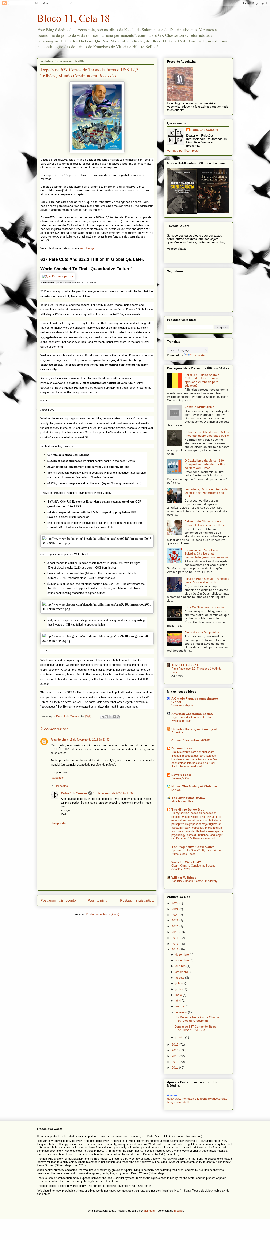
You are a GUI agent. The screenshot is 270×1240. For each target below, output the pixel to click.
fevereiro (181, 1012)
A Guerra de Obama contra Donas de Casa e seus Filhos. (205, 523)
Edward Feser (181, 775)
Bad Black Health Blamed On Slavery (194, 881)
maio (179, 995)
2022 (175, 914)
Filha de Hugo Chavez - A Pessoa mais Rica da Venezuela (207, 580)
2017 (175, 943)
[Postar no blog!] (106, 717)
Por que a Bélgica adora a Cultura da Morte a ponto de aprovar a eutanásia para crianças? (203, 380)
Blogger (178, 1210)
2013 (175, 1056)
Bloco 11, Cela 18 (73, 18)
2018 (175, 937)
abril (178, 1000)
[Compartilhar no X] (110, 717)
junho (179, 989)
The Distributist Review (188, 798)
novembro (182, 960)
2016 (175, 949)
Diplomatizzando (183, 748)
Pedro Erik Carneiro (74, 793)
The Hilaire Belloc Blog (187, 809)
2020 (175, 926)
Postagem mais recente (58, 900)
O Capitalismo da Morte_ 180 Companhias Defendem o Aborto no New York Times (206, 464)
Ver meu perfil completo (183, 150)
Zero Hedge (87, 248)
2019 (175, 932)
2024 (175, 909)
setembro (182, 971)
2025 (175, 903)
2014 (175, 1050)
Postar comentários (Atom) (102, 914)
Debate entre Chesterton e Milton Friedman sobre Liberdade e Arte (207, 433)
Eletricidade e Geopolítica (202, 632)
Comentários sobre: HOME (190, 740)
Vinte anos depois (182, 705)
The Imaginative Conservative (192, 847)
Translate (198, 355)
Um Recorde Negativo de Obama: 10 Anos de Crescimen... (197, 1019)
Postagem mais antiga (137, 900)
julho (178, 983)
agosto (180, 977)
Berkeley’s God (180, 778)
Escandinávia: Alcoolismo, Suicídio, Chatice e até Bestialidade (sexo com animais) (206, 553)
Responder (57, 777)
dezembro (182, 954)
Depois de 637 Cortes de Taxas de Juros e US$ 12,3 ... (195, 1028)
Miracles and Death (183, 801)
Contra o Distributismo (199, 407)
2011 (175, 1067)
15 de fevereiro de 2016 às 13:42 (89, 739)
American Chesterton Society (192, 713)
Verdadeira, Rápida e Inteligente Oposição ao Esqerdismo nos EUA (206, 493)
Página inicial (98, 900)
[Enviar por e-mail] (102, 717)
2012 (175, 1062)
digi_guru (149, 1210)
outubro (180, 966)
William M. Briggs (183, 877)
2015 (175, 1044)
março (180, 1006)
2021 (175, 920)
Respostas (61, 785)
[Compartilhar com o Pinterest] (118, 717)
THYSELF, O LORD (184, 665)
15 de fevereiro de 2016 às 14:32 (113, 793)
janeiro (180, 1037)
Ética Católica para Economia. (205, 607)
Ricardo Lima (59, 739)
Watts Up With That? (186, 862)
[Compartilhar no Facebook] (114, 717)
